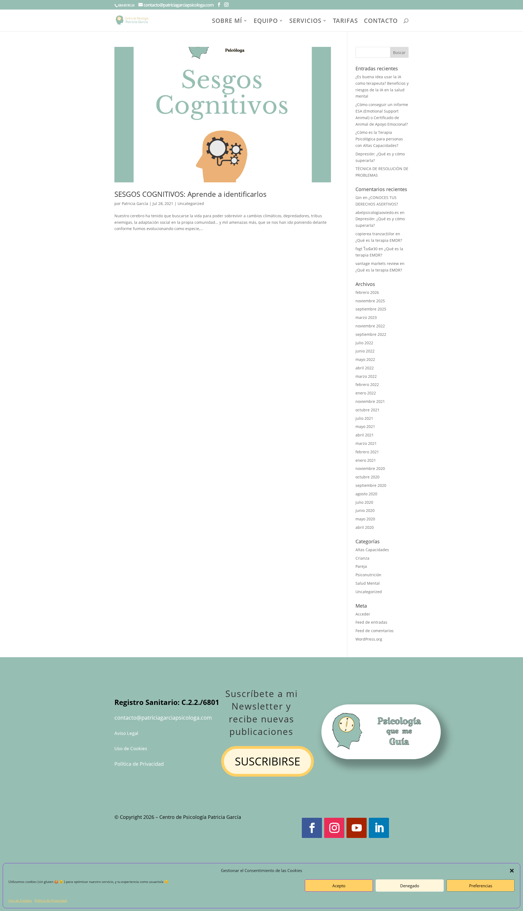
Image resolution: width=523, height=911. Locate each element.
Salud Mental (367, 583)
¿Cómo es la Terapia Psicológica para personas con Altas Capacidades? (379, 139)
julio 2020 (364, 502)
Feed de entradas (371, 622)
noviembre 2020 (370, 468)
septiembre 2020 (370, 485)
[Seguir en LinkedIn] (379, 828)
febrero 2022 (367, 384)
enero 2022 (365, 393)
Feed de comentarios (374, 630)
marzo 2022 (366, 376)
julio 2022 (364, 342)
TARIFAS (345, 22)
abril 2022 (364, 367)
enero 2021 (365, 460)
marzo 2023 (366, 317)
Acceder (362, 614)
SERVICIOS (305, 22)
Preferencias (480, 885)
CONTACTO (381, 22)
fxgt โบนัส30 (366, 248)
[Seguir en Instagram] (334, 828)
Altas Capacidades (372, 549)
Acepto (338, 885)
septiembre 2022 (370, 334)
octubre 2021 (367, 409)
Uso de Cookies (20, 900)
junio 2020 (365, 510)
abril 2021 (364, 435)
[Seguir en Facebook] (312, 828)
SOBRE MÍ (227, 22)
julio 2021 (364, 418)
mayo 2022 (365, 359)
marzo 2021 (366, 443)
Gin (358, 197)
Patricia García (135, 203)
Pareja (361, 566)
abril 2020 (364, 527)
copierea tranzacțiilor (374, 233)
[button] (512, 870)
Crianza (362, 558)
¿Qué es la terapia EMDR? (378, 240)
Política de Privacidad (51, 900)
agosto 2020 (366, 493)
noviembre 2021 (370, 401)
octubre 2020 (367, 476)
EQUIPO (266, 22)
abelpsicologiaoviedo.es (377, 212)
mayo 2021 (365, 426)
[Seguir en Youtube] (356, 828)
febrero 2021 (367, 451)
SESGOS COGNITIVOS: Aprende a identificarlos (190, 194)
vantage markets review (377, 263)
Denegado (409, 885)
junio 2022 (365, 351)
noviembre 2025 (370, 300)
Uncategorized (191, 203)
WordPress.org (368, 639)
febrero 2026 (367, 292)
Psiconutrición (368, 574)
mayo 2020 (365, 518)
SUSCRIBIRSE (267, 761)
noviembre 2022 (370, 325)
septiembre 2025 (370, 309)
